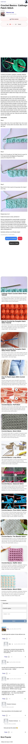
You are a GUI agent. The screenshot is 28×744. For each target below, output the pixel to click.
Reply (3, 638)
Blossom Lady (10, 12)
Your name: (5, 603)
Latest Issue (3, 1)
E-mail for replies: (7, 608)
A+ (16, 24)
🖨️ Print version (14, 19)
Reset (19, 24)
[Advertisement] (14, 42)
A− (7, 24)
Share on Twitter (14, 243)
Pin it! (20, 238)
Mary (8, 629)
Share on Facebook (11, 238)
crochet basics (4, 234)
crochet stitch (11, 234)
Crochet (2, 10)
